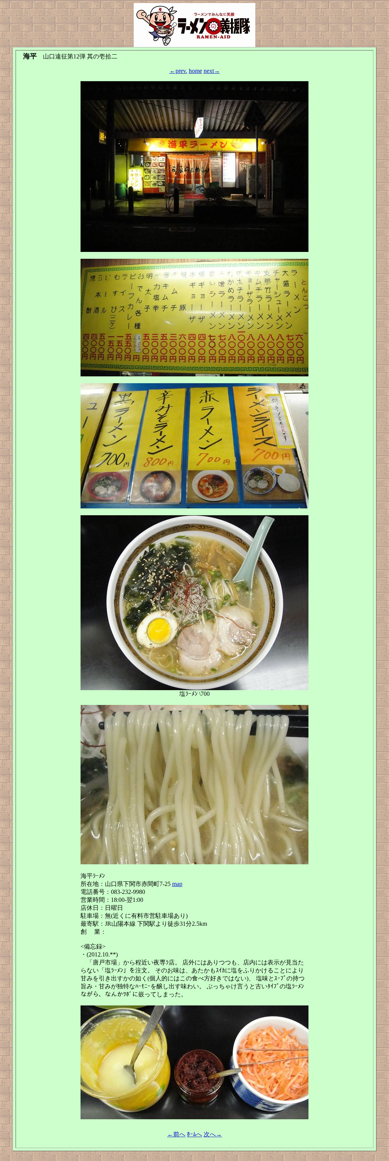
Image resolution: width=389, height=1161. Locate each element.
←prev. (178, 71)
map (177, 884)
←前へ (176, 1134)
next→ (212, 71)
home (195, 71)
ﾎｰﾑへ (194, 1134)
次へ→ (213, 1134)
